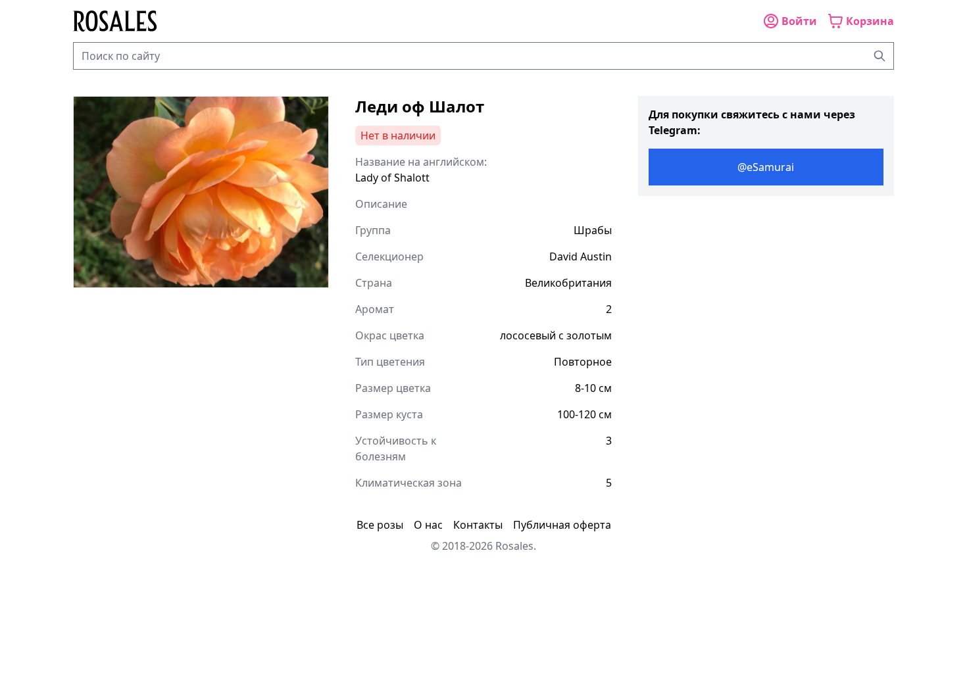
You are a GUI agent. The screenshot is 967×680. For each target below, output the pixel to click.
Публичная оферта (562, 525)
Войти (799, 21)
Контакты (478, 525)
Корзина (870, 21)
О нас (428, 525)
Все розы (380, 525)
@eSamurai (765, 167)
